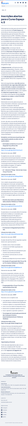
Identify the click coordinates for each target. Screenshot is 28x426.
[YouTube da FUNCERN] (20, 2)
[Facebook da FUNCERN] (18, 2)
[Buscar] (26, 6)
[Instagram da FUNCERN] (15, 2)
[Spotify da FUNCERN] (25, 2)
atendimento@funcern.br (6, 402)
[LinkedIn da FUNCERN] (23, 2)
